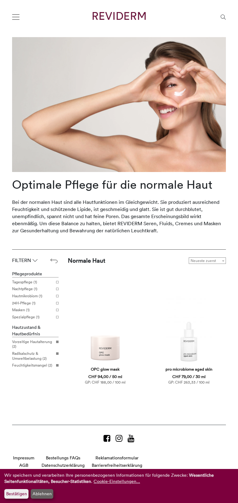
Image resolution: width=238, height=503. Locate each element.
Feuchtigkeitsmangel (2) (32, 365)
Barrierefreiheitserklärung (117, 465)
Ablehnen (42, 494)
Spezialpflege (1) (26, 317)
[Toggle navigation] (15, 17)
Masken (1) (21, 309)
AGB (23, 465)
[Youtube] (131, 438)
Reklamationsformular (117, 458)
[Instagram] (120, 438)
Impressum (23, 458)
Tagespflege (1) (24, 282)
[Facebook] (108, 438)
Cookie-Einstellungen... (117, 481)
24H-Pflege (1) (24, 303)
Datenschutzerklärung (63, 465)
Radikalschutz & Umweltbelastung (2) (29, 356)
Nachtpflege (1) (24, 288)
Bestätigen (16, 494)
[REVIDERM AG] (119, 16)
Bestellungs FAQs (63, 458)
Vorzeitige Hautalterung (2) (32, 344)
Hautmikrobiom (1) (27, 296)
